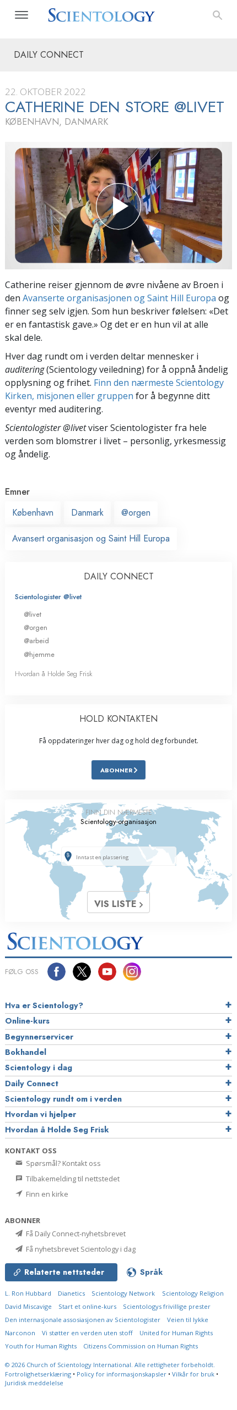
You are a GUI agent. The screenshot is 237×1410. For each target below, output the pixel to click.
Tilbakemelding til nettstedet (72, 1179)
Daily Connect (31, 1083)
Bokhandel (25, 1052)
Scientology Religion (193, 1293)
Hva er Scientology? (44, 1005)
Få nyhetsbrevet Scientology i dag (80, 1249)
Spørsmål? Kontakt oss (62, 1163)
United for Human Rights (176, 1333)
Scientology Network (123, 1293)
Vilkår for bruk (193, 1374)
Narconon (20, 1333)
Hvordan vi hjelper (40, 1114)
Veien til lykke (187, 1319)
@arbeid (36, 640)
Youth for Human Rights (41, 1346)
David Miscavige (28, 1306)
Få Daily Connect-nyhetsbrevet (75, 1233)
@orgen (135, 512)
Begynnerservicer (39, 1036)
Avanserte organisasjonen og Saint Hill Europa (119, 298)
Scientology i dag (38, 1067)
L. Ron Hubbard (28, 1293)
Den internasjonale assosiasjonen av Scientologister (82, 1319)
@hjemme (39, 654)
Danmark (87, 512)
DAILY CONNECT (119, 576)
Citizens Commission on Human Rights (140, 1346)
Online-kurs (27, 1020)
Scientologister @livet (48, 596)
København (32, 512)
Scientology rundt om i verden (63, 1098)
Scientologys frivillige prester (167, 1306)
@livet (32, 614)
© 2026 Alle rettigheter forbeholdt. (110, 1365)
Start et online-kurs (87, 1306)
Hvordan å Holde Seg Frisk (54, 673)
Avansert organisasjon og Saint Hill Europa (91, 538)
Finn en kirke (46, 1194)
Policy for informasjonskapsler (121, 1374)
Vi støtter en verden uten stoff (87, 1333)
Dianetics (71, 1293)
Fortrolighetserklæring (38, 1374)
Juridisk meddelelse (34, 1383)
